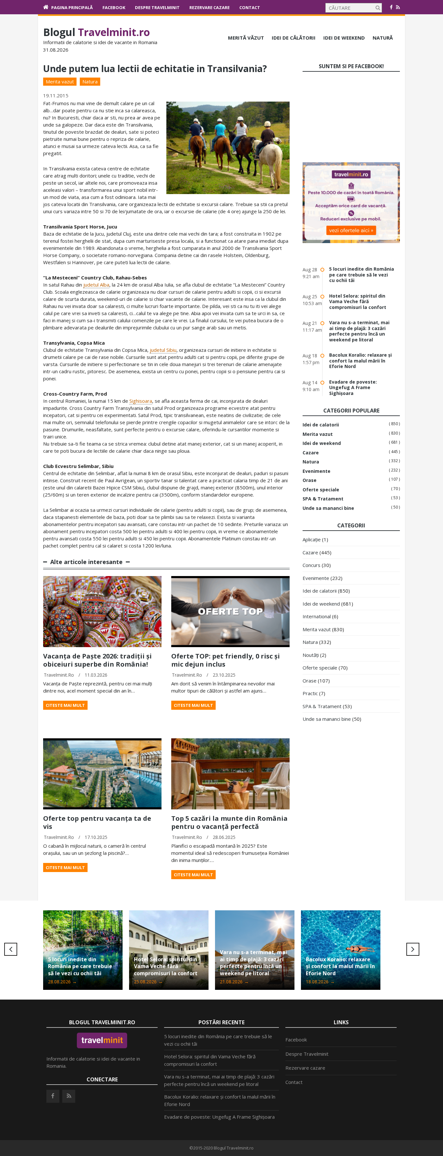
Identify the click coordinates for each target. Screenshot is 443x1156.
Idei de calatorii (321, 425)
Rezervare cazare (209, 7)
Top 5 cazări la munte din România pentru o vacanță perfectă (229, 822)
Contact (249, 7)
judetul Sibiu (163, 350)
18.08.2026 (234, 981)
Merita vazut (60, 81)
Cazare (311, 453)
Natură (383, 37)
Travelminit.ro (59, 675)
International (317, 616)
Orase (310, 480)
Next (412, 949)
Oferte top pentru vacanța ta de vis (97, 822)
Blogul (96, 32)
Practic (310, 693)
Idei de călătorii (294, 37)
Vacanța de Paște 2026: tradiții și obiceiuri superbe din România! (97, 660)
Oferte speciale (321, 490)
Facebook (113, 7)
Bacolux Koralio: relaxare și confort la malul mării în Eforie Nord (360, 360)
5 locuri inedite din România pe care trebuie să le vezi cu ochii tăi (361, 274)
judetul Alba (96, 284)
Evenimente (316, 471)
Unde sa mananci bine (328, 508)
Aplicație (312, 539)
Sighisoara (140, 401)
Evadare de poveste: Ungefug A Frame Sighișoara (353, 387)
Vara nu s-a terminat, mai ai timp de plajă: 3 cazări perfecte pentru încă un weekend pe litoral (359, 331)
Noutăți (311, 655)
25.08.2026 (62, 981)
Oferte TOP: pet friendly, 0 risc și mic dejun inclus (225, 660)
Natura (90, 81)
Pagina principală (72, 7)
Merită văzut (246, 37)
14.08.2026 (320, 981)
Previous (10, 949)
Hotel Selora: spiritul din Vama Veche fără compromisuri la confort (357, 301)
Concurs (311, 565)
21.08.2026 (148, 981)
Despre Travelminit (157, 7)
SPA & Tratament (323, 499)
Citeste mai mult (65, 705)
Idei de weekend (344, 37)
